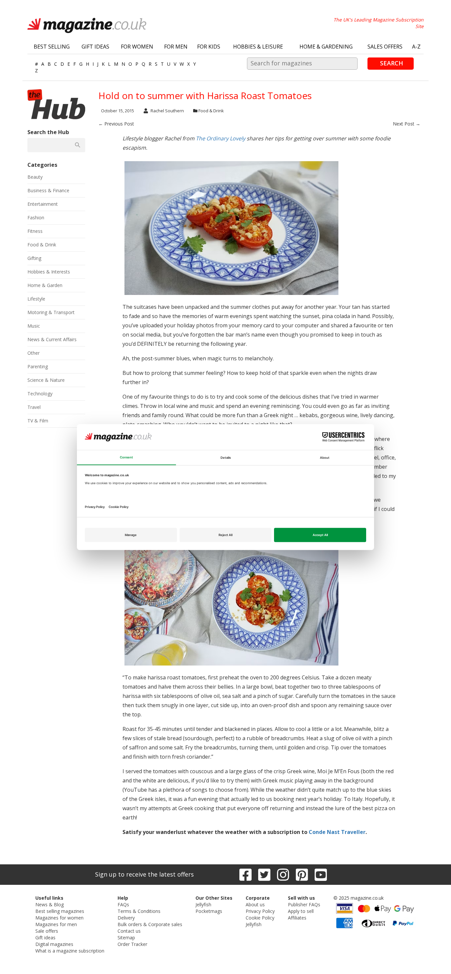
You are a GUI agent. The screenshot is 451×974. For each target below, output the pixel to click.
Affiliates (297, 918)
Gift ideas (45, 937)
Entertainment (42, 204)
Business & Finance (48, 190)
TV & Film (37, 420)
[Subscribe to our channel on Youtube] (320, 874)
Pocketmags (208, 911)
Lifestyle (36, 299)
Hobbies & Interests (48, 272)
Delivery (126, 918)
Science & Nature (46, 380)
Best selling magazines (59, 911)
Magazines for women (59, 918)
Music (33, 326)
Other (33, 353)
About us (255, 904)
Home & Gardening (326, 46)
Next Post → (406, 124)
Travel (34, 407)
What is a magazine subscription (69, 951)
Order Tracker (132, 944)
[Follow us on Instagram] (283, 874)
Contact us (129, 931)
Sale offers (46, 931)
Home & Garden (44, 285)
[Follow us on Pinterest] (302, 874)
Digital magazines (54, 944)
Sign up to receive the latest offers (144, 874)
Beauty (35, 177)
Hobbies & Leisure (258, 46)
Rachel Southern (167, 111)
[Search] (77, 145)
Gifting (34, 258)
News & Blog (49, 904)
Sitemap (126, 937)
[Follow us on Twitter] (264, 874)
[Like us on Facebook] (245, 874)
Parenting (37, 366)
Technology (39, 393)
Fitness (35, 231)
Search (391, 63)
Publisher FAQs (304, 904)
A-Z (416, 46)
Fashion (35, 217)
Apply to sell (301, 911)
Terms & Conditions (139, 911)
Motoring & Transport (51, 312)
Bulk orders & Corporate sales (150, 924)
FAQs (123, 904)
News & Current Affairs (52, 339)
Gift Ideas (95, 46)
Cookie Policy (260, 918)
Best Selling (52, 46)
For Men (176, 46)
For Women (137, 46)
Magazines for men (56, 924)
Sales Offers (384, 46)
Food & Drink (211, 111)
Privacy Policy (260, 911)
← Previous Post (116, 124)
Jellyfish (203, 904)
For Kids (208, 46)
